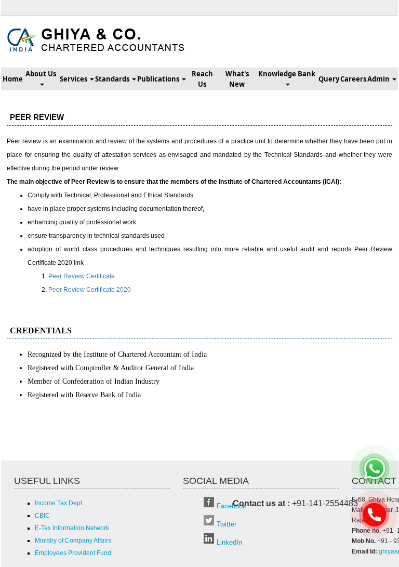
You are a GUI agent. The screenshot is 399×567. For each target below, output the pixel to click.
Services (74, 79)
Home (13, 79)
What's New (237, 79)
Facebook (231, 506)
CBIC (42, 515)
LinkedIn (229, 542)
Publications (159, 79)
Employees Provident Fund (73, 553)
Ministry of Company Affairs (73, 540)
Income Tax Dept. (59, 503)
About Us (41, 73)
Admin (379, 79)
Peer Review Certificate (81, 276)
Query (328, 79)
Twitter (226, 524)
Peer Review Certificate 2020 (89, 289)
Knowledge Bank (287, 73)
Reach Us (202, 79)
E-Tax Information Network (72, 528)
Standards (113, 79)
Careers (353, 79)
